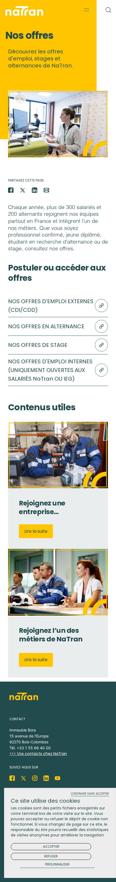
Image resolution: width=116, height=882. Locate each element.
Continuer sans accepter (90, 794)
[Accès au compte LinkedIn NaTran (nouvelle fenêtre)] (46, 778)
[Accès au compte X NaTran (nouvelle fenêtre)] (23, 778)
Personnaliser (57, 865)
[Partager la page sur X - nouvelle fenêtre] (22, 190)
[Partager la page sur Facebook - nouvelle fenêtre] (10, 190)
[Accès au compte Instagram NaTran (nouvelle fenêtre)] (34, 778)
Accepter (51, 846)
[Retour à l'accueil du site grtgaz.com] (25, 11)
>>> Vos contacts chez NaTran (38, 753)
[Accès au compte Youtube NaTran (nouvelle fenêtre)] (57, 778)
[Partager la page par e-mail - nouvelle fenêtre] (46, 190)
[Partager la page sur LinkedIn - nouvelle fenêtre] (34, 190)
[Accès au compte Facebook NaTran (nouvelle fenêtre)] (12, 778)
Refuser (51, 856)
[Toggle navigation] (86, 10)
